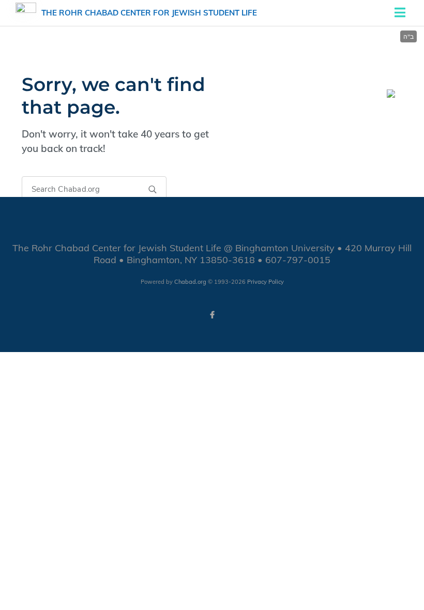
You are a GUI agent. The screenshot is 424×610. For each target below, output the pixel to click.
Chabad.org (190, 281)
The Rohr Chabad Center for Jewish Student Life (149, 13)
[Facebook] (212, 315)
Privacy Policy (265, 281)
